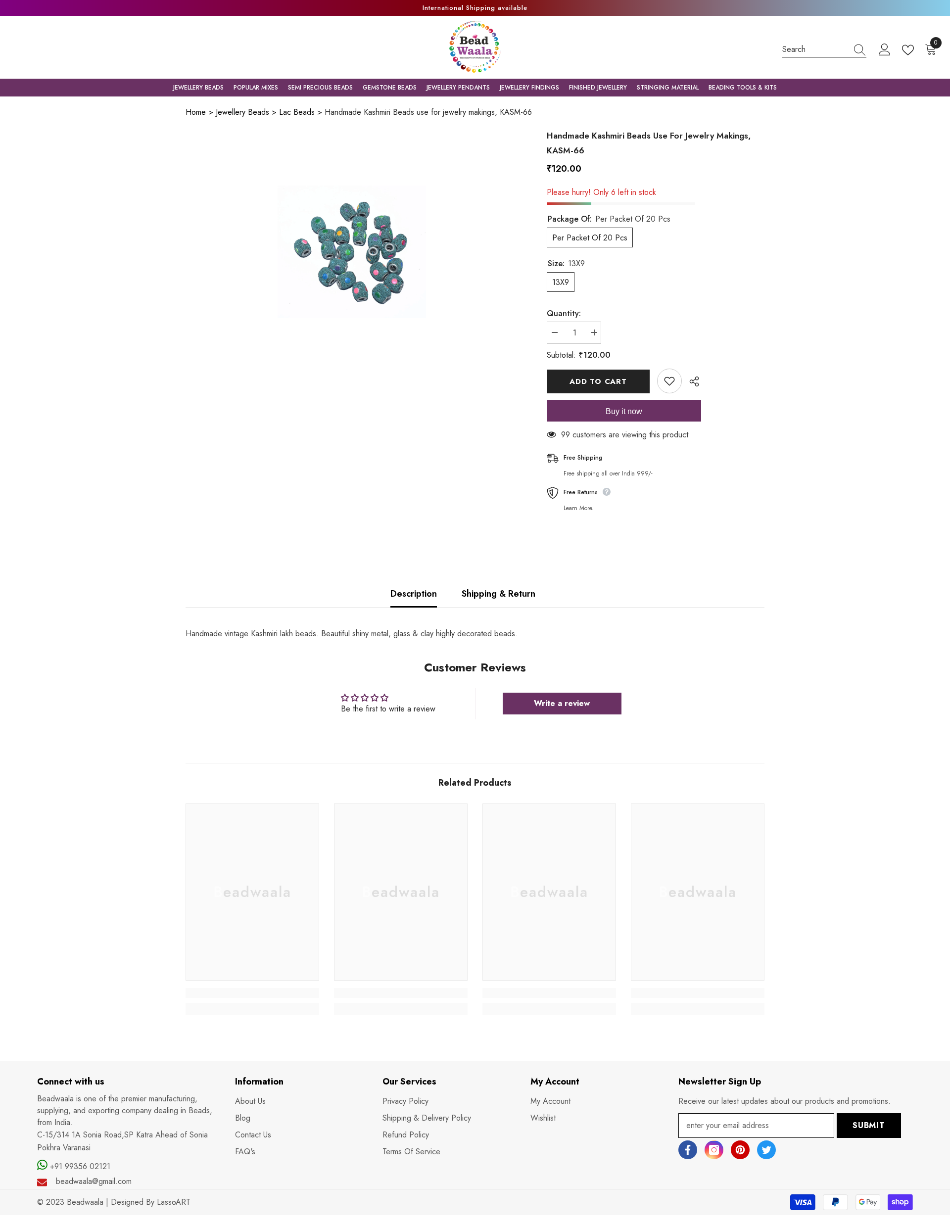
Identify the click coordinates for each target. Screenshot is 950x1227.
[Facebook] (687, 1149)
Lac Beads (297, 112)
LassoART (173, 1202)
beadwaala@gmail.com (94, 1181)
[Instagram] (714, 1149)
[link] (252, 993)
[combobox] (815, 49)
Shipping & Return (498, 593)
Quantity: (564, 313)
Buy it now (624, 411)
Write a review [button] (562, 703)
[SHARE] (690, 381)
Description (413, 593)
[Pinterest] (740, 1149)
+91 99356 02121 (79, 1166)
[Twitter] (766, 1149)
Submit (869, 1125)
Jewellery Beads (242, 112)
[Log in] (885, 50)
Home (196, 112)
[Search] (824, 49)
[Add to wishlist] (669, 381)
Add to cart (598, 381)
